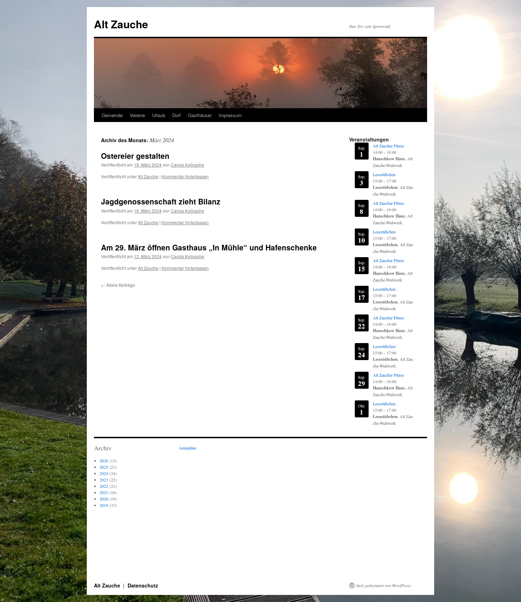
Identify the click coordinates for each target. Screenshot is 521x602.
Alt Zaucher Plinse (388, 146)
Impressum (230, 115)
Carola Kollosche (187, 165)
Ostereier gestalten (135, 155)
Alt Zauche (121, 23)
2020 (104, 499)
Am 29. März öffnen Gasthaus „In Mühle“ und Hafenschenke (209, 247)
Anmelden (187, 448)
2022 (104, 486)
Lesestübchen (384, 174)
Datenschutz (143, 585)
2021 (104, 492)
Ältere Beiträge (118, 285)
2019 (104, 505)
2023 (104, 479)
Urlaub (158, 115)
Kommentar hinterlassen (185, 176)
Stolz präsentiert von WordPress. (384, 585)
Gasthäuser (200, 115)
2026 (104, 460)
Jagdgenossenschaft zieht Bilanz (160, 201)
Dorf (176, 115)
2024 (104, 473)
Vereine (137, 115)
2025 (104, 467)
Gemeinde (112, 115)
